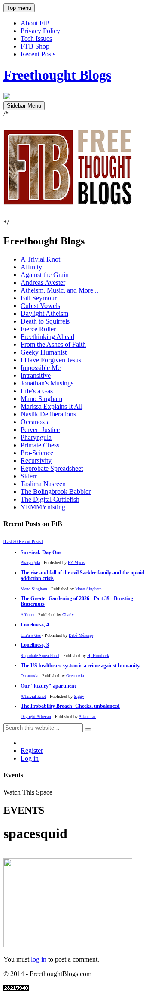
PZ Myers (76, 562)
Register (32, 750)
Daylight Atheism (44, 313)
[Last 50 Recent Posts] (23, 541)
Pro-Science (37, 452)
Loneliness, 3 (35, 645)
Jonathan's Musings (47, 383)
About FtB (35, 23)
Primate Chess (40, 445)
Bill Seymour (39, 298)
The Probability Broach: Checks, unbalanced (70, 706)
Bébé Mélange (81, 635)
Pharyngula (36, 437)
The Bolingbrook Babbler (56, 491)
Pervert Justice (40, 429)
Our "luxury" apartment (48, 686)
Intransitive (36, 375)
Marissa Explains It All (51, 406)
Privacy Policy (40, 30)
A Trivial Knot (40, 259)
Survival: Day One (41, 552)
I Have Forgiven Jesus (51, 360)
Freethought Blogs (57, 75)
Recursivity (36, 460)
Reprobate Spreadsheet (52, 468)
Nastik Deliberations (48, 414)
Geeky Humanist (44, 352)
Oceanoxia (35, 422)
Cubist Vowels (40, 305)
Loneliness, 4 (35, 625)
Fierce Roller (38, 329)
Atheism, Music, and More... (59, 290)
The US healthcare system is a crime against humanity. (80, 666)
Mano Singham (41, 398)
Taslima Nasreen (43, 483)
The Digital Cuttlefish (50, 499)
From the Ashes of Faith (53, 344)
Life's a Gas (37, 391)
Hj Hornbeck (98, 655)
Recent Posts (38, 54)
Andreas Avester (43, 282)
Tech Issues (36, 38)
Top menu (19, 8)
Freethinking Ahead (47, 336)
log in (38, 959)
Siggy (79, 696)
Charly (68, 614)
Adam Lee (87, 716)
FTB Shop (35, 46)
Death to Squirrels (45, 321)
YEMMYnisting (43, 507)
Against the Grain (45, 274)
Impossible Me (41, 367)
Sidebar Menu (24, 105)
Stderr (29, 476)
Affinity (31, 267)
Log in (30, 758)
